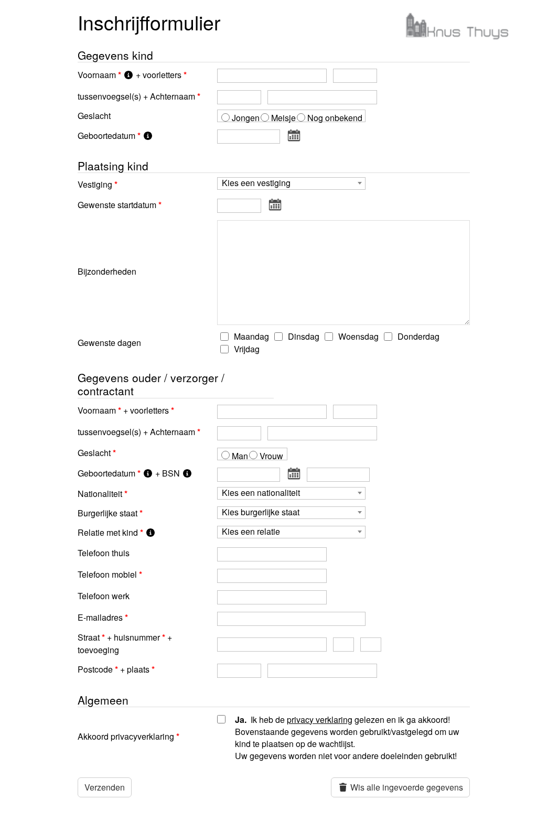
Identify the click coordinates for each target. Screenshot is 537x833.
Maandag (250, 336)
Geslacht (94, 116)
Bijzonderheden (107, 271)
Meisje (283, 118)
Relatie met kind (108, 532)
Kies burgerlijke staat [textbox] (260, 512)
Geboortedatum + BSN (130, 473)
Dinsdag (302, 336)
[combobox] (291, 183)
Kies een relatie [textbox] (251, 531)
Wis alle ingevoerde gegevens (405, 787)
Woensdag (357, 336)
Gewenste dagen (109, 343)
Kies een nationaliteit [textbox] (261, 493)
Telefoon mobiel (107, 574)
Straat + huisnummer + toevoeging (125, 643)
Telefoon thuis (104, 553)
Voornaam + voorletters (129, 75)
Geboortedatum (106, 135)
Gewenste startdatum (117, 205)
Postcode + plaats (113, 669)
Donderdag (417, 336)
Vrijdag (246, 349)
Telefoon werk (104, 596)
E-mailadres (100, 617)
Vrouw (271, 456)
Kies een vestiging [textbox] (256, 183)
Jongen (246, 118)
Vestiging (95, 184)
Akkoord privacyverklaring (126, 736)
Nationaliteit (100, 494)
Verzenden (104, 787)
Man (240, 456)
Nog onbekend (334, 118)
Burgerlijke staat (107, 513)
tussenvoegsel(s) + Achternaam (136, 96)
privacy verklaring (319, 719)
